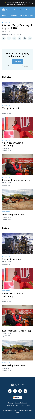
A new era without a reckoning (12, 144)
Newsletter (6, 22)
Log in (26, 66)
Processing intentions (13, 214)
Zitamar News (6, 111)
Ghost (29, 410)
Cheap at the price (11, 108)
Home (4, 15)
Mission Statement (21, 403)
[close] (32, 3)
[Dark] (18, 10)
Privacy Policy (25, 405)
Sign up (10, 403)
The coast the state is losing (16, 180)
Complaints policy (13, 405)
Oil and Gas (13, 15)
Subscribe (28, 10)
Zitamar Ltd (6, 32)
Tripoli (17, 412)
